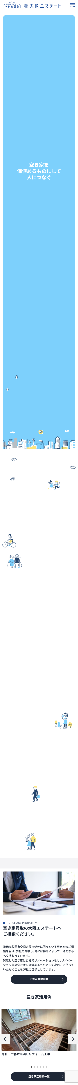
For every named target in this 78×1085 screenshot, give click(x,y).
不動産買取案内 (39, 979)
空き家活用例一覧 (39, 1076)
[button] (31, 1067)
